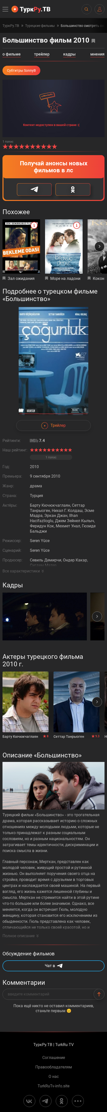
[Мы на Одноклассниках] (62, 1101)
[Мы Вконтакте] (29, 1101)
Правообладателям (53, 1067)
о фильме (11, 54)
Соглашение (53, 1057)
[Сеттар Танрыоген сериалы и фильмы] (77, 702)
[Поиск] (86, 9)
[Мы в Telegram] (46, 1101)
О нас (54, 1076)
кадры (69, 54)
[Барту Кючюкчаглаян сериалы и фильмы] (25, 702)
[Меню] (5, 9)
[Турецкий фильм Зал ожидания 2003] (21, 246)
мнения (97, 54)
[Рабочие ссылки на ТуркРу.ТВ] (78, 1101)
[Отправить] (99, 994)
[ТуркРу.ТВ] (30, 9)
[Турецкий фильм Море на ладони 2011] (64, 246)
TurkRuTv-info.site (53, 1086)
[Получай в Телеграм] (34, 189)
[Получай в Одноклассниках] (72, 189)
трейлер (42, 54)
